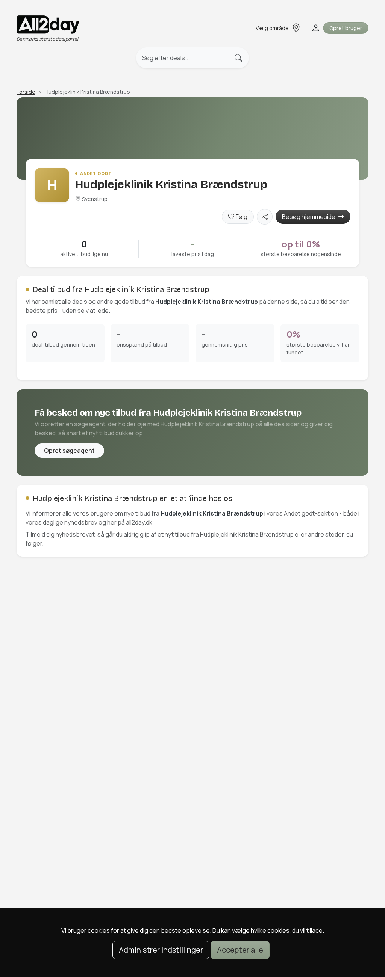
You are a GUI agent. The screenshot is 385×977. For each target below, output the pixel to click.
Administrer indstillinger (161, 950)
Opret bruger (345, 28)
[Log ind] (315, 28)
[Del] (265, 217)
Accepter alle (240, 950)
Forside (26, 91)
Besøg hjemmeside (309, 217)
